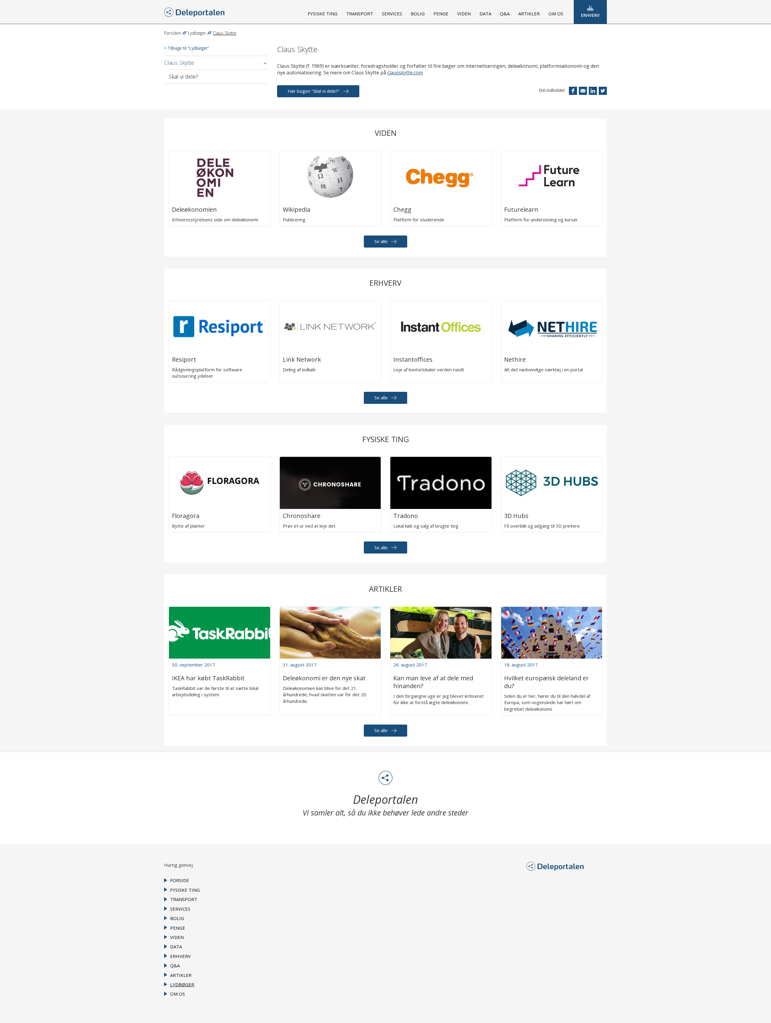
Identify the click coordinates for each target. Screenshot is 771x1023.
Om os (555, 14)
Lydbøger (197, 33)
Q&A (505, 14)
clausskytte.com (405, 72)
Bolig (418, 14)
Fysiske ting (322, 14)
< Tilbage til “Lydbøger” (186, 48)
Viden (464, 14)
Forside (179, 880)
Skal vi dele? (183, 76)
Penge (440, 14)
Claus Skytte (179, 62)
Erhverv (590, 15)
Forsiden (172, 33)
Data (485, 14)
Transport (359, 14)
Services (392, 14)
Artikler (529, 14)
